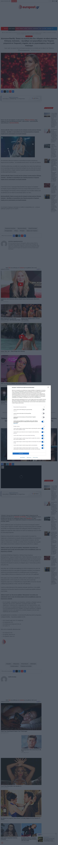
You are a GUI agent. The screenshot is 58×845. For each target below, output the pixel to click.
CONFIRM (21, 453)
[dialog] (29, 422)
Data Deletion (22, 457)
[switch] (43, 409)
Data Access (29, 457)
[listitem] (29, 407)
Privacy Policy (35, 457)
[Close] (49, 387)
